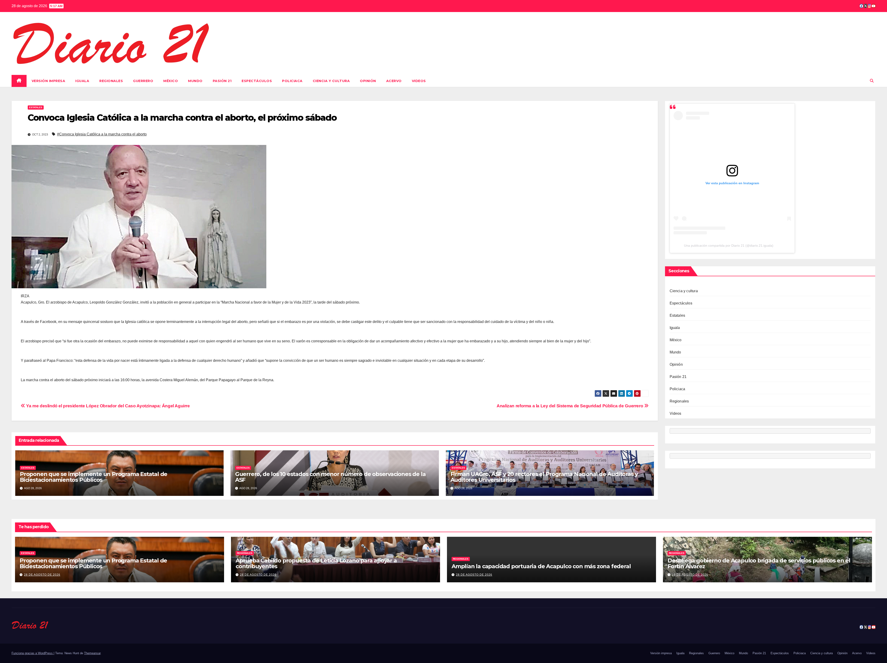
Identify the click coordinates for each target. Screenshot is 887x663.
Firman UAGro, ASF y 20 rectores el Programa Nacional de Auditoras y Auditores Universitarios (544, 477)
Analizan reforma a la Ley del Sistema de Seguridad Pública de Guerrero (570, 405)
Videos (419, 81)
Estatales (35, 107)
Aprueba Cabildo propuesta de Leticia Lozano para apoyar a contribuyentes (316, 563)
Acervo (394, 81)
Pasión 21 (222, 81)
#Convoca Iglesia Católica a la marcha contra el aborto (102, 134)
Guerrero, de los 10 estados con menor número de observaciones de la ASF (330, 477)
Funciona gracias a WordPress (33, 653)
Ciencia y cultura (331, 81)
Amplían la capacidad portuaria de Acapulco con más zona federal (541, 566)
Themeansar (92, 653)
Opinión (368, 81)
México (170, 81)
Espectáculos (257, 81)
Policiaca (292, 81)
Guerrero (143, 81)
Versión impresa (48, 81)
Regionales (111, 81)
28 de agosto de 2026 (42, 574)
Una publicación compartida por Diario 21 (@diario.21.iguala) (728, 245)
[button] (872, 81)
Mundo (195, 81)
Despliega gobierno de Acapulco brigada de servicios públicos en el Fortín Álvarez (759, 563)
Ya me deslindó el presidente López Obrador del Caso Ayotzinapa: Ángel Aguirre (107, 405)
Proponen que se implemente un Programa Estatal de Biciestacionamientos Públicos (93, 477)
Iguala (82, 81)
